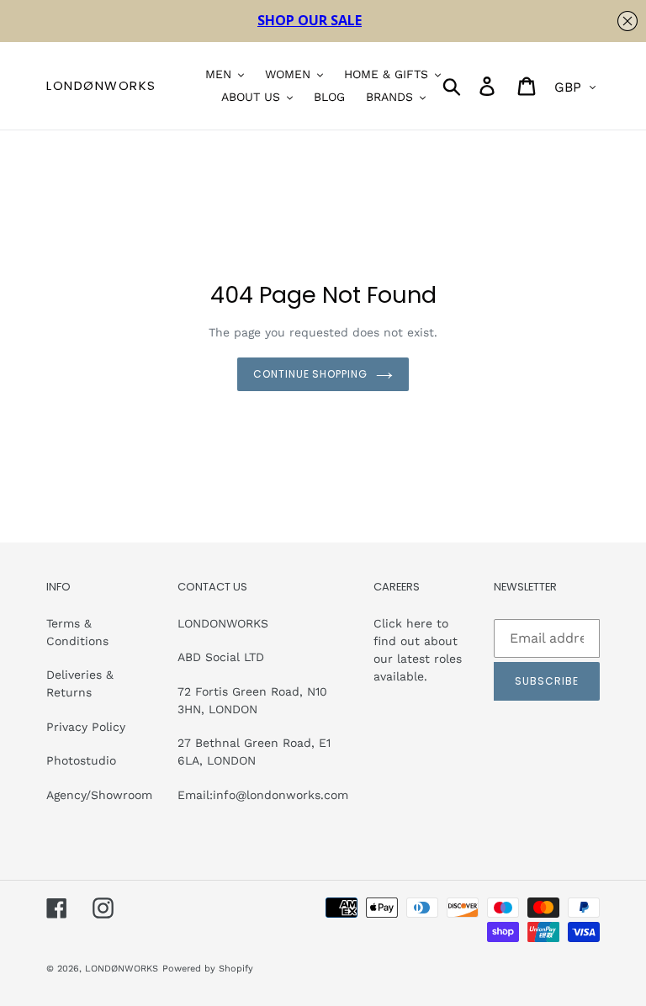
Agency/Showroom (99, 795)
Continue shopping (310, 374)
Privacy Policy (85, 726)
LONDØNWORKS (101, 85)
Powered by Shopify (207, 968)
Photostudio (81, 760)
